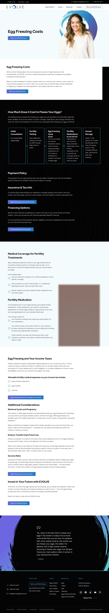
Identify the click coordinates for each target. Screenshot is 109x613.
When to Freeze (54, 591)
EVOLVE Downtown (84, 583)
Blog (62, 583)
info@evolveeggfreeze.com (80, 1)
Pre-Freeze (52, 594)
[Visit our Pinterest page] (100, 592)
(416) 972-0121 (97, 1)
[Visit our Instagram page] (81, 592)
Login (27, 2)
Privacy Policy (10, 609)
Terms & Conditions (22, 609)
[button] (54, 7)
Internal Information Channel (46, 609)
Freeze (60, 7)
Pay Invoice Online (34, 591)
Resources (69, 7)
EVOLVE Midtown (83, 586)
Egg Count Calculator (67, 597)
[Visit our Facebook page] (86, 592)
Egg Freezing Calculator (68, 594)
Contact (79, 7)
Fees (62, 588)
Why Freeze (53, 586)
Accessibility (33, 609)
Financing (64, 591)
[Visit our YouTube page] (95, 592)
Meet (49, 7)
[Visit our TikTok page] (90, 592)
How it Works (53, 588)
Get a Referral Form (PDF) (37, 588)
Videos (63, 586)
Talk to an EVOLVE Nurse (93, 7)
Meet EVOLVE (53, 583)
